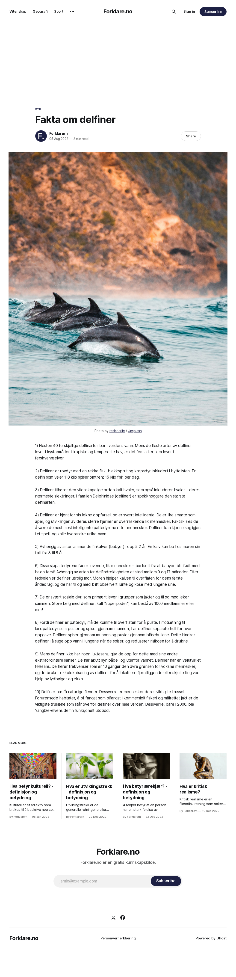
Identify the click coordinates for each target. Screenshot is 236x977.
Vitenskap (17, 11)
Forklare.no (118, 11)
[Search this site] (173, 11)
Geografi (40, 11)
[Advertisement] (118, 57)
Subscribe (213, 11)
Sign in (189, 11)
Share (191, 136)
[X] (113, 917)
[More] (72, 11)
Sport (58, 11)
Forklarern (58, 133)
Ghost (221, 938)
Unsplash (135, 431)
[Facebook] (122, 917)
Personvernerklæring (118, 938)
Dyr (38, 109)
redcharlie (117, 431)
